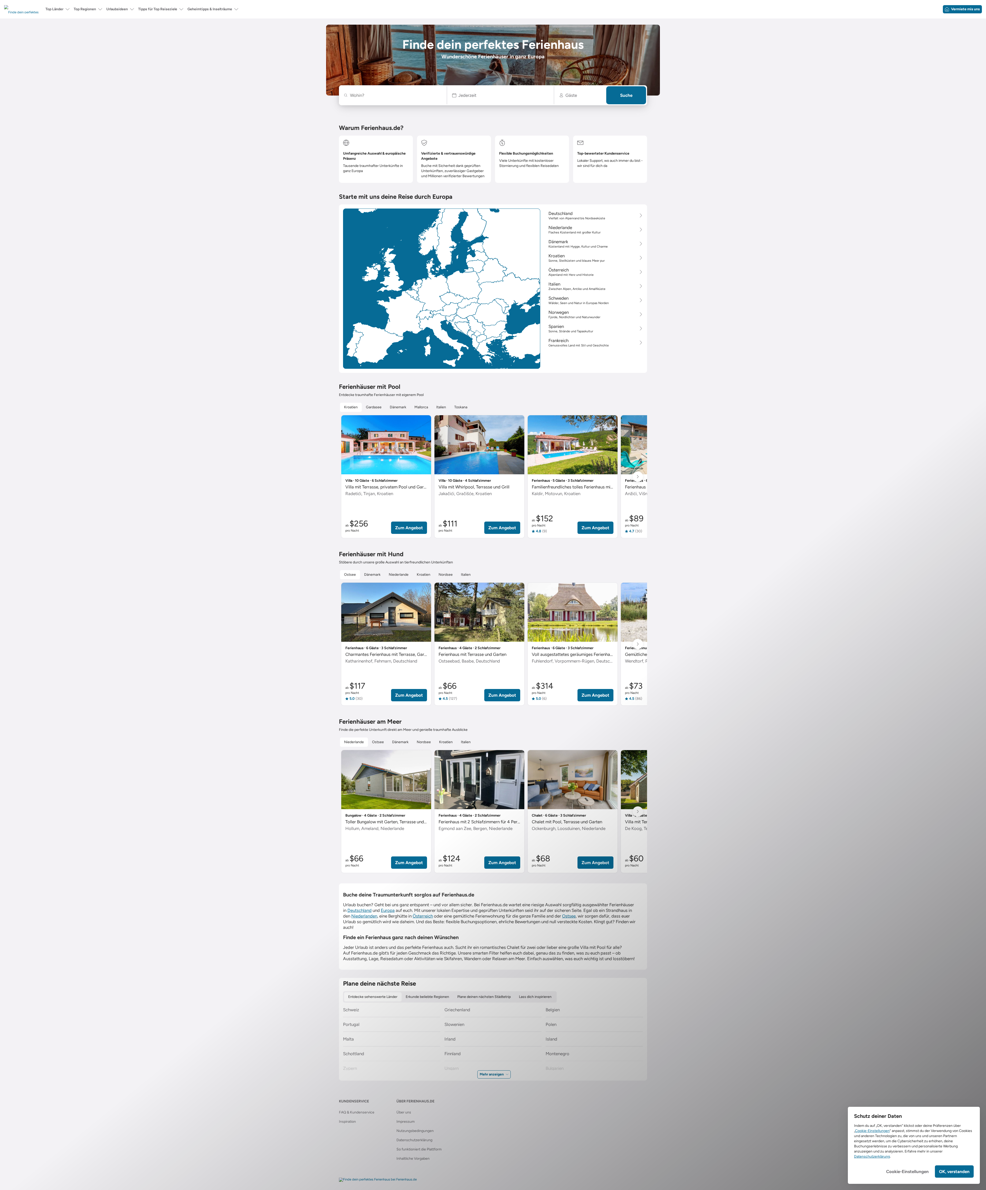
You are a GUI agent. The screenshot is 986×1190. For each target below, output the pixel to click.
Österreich (423, 916)
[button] (500, 95)
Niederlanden (364, 916)
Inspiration (347, 1121)
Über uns (403, 1112)
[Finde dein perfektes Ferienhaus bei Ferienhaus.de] (378, 1180)
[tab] (351, 407)
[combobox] (395, 95)
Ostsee (569, 916)
